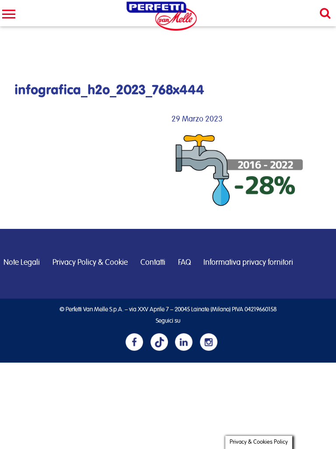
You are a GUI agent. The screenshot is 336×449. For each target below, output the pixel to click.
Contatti (152, 263)
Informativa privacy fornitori (248, 263)
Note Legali (22, 263)
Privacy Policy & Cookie (90, 263)
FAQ (184, 263)
